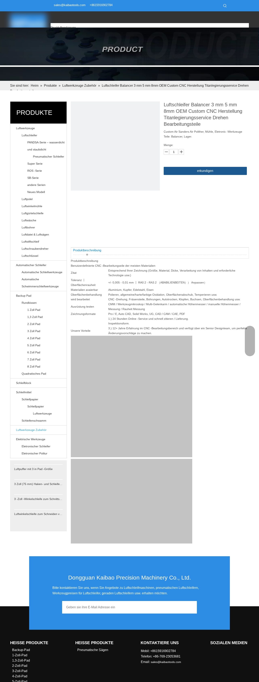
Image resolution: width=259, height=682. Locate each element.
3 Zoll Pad (33, 331)
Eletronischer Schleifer (36, 446)
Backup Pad (23, 295)
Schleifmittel (23, 392)
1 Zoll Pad (33, 309)
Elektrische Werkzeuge (30, 439)
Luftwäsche (29, 220)
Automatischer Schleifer (31, 265)
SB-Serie (33, 177)
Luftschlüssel (30, 255)
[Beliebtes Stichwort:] (225, 5)
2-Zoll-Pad (19, 665)
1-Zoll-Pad (19, 655)
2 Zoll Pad (33, 324)
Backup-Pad (21, 650)
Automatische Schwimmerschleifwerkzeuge (40, 283)
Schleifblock (23, 383)
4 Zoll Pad (33, 338)
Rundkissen (29, 302)
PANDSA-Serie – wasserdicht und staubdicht (46, 146)
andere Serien (36, 184)
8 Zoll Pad (33, 366)
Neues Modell (36, 192)
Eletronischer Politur (34, 453)
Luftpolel (27, 199)
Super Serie (34, 163)
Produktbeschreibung (87, 250)
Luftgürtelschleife (33, 213)
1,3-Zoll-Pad (21, 660)
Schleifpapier (30, 399)
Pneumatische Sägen (92, 650)
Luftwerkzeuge (25, 128)
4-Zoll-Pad (19, 676)
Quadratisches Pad (34, 373)
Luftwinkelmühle (32, 206)
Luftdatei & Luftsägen (35, 234)
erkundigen (205, 171)
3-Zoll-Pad (19, 671)
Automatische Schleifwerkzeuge (42, 272)
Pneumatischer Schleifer (48, 156)
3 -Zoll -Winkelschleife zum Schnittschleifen (38, 499)
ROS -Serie (34, 170)
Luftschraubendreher (35, 248)
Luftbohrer (28, 227)
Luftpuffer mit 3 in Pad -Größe (33, 469)
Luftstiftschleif (30, 241)
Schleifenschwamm (34, 420)
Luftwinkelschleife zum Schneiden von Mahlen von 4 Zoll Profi (38, 514)
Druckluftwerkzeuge (63, 27)
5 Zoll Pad (33, 345)
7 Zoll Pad (33, 359)
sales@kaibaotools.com (70, 5)
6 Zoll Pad (33, 352)
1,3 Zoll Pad (35, 317)
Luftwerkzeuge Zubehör (31, 430)
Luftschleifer (29, 135)
